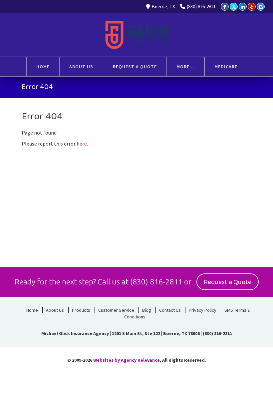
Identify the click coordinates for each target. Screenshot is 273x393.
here (82, 143)
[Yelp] (252, 7)
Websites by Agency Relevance (126, 360)
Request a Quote (227, 282)
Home (32, 310)
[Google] (261, 7)
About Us (55, 310)
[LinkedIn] (243, 7)
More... (185, 67)
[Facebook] (225, 7)
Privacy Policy (202, 310)
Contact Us (170, 310)
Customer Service (116, 310)
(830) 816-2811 (201, 6)
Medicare (225, 67)
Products (81, 310)
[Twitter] (234, 7)
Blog (146, 310)
